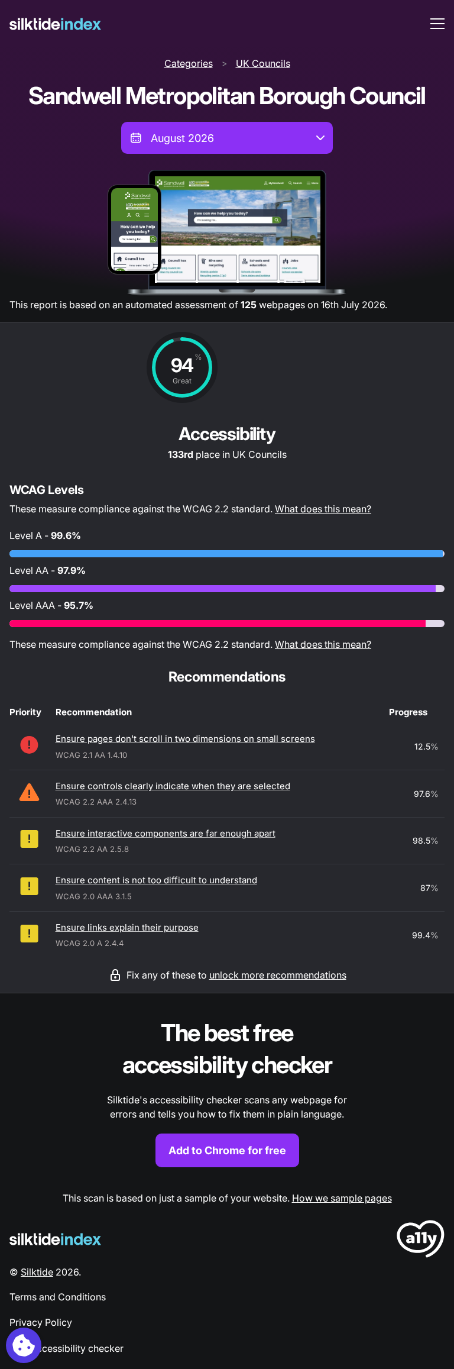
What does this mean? (323, 509)
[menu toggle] (437, 24)
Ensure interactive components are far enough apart (165, 833)
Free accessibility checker (66, 1348)
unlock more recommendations (277, 975)
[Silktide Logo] (55, 1239)
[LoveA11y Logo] (421, 1241)
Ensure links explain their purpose (127, 927)
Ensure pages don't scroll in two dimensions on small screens (185, 738)
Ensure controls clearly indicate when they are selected (173, 786)
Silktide (37, 1272)
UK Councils (263, 63)
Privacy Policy (40, 1322)
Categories (188, 63)
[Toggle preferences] (23, 1345)
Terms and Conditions (57, 1297)
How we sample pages (342, 1198)
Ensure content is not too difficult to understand (156, 880)
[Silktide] (55, 24)
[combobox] (227, 138)
